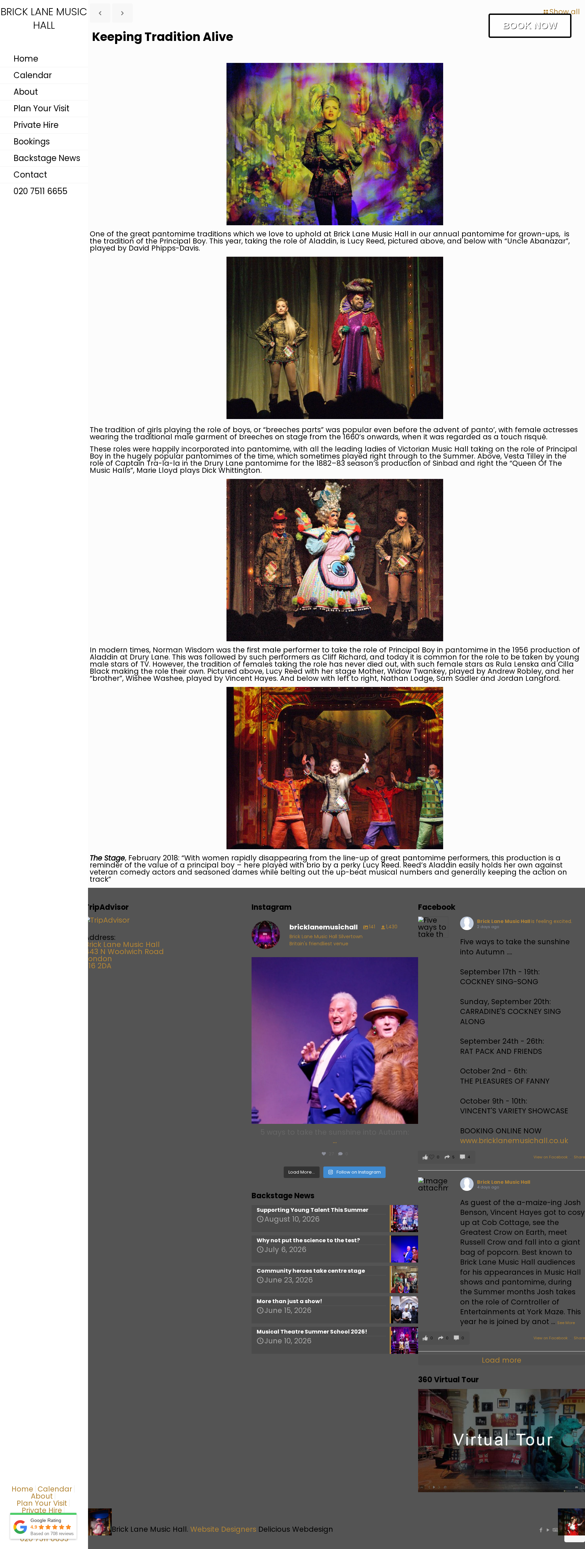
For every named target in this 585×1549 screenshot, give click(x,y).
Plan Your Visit (42, 1503)
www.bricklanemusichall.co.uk (514, 1141)
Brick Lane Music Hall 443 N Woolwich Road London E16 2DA (124, 955)
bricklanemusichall (333, 964)
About (42, 1496)
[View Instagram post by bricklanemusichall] (411, 1115)
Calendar (55, 1489)
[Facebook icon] (540, 1529)
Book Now (530, 25)
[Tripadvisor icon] (555, 1529)
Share (579, 1157)
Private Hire (42, 1510)
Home (22, 1489)
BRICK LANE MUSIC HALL (44, 18)
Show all (564, 12)
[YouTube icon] (547, 1529)
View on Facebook (551, 1157)
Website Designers (223, 1529)
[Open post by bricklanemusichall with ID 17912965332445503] (335, 1040)
